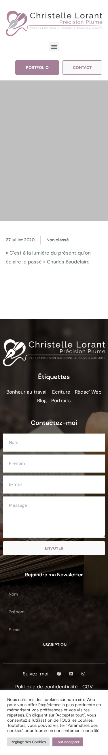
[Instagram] (83, 674)
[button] (54, 46)
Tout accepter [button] (67, 741)
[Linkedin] (71, 674)
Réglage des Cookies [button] (28, 741)
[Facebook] (59, 674)
